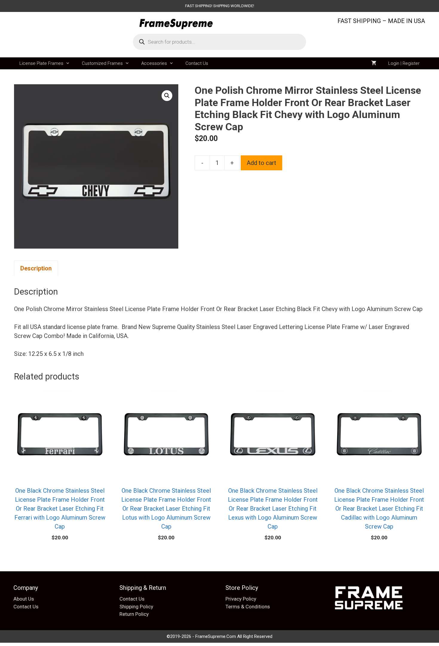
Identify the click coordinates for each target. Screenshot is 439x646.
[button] (167, 95)
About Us (23, 599)
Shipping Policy (136, 607)
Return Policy (134, 614)
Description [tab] (36, 268)
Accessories (154, 63)
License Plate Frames (41, 63)
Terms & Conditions (247, 607)
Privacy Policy (240, 599)
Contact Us (196, 63)
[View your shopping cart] (373, 63)
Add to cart (261, 162)
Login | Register (404, 63)
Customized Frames (102, 63)
